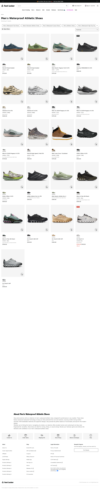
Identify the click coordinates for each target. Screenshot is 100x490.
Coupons (29, 453)
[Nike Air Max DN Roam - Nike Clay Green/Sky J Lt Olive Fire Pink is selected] (4, 235)
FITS (52, 453)
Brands (48, 10)
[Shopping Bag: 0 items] (97, 6)
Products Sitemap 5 (6, 474)
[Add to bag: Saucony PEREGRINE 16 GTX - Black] (96, 58)
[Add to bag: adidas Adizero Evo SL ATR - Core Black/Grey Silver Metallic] (46, 187)
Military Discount (30, 456)
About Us (4, 447)
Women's (38, 10)
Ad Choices (53, 465)
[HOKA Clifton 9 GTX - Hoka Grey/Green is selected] (4, 192)
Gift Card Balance (31, 450)
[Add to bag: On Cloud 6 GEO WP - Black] (46, 229)
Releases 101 (29, 468)
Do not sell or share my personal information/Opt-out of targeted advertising (58, 469)
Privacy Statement (55, 450)
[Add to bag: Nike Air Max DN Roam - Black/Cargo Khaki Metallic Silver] (96, 187)
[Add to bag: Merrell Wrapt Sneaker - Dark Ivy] (46, 58)
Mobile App (29, 459)
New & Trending (26, 10)
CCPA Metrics (54, 459)
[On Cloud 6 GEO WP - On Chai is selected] (53, 235)
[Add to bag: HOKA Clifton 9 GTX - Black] (96, 144)
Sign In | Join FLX (91, 5)
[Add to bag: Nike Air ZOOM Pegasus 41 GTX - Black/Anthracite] (71, 101)
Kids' (43, 10)
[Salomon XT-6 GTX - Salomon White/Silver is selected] (29, 107)
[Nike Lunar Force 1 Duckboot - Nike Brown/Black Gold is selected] (53, 150)
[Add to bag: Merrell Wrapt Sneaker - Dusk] (22, 58)
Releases (54, 10)
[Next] (97, 1)
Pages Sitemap (5, 459)
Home (2, 14)
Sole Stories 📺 (61, 10)
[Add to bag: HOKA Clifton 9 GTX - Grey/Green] (22, 187)
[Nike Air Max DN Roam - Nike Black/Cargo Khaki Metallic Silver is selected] (78, 192)
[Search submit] (66, 5)
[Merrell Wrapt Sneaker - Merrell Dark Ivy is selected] (29, 64)
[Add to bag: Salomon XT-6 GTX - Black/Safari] (22, 101)
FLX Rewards (70, 10)
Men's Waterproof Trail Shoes (11, 25)
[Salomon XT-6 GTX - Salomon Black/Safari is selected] (4, 107)
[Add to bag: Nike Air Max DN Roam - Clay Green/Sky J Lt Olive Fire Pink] (22, 229)
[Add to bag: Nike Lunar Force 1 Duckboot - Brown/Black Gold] (71, 144)
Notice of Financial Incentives (57, 456)
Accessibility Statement (56, 462)
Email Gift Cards (30, 447)
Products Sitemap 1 (6, 462)
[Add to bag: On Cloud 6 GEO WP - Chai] (71, 229)
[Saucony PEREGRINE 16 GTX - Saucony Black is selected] (78, 64)
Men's (32, 10)
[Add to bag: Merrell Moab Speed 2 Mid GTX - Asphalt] (46, 144)
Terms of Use (54, 447)
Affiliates (4, 453)
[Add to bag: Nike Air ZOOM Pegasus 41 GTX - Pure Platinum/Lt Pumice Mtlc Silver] (22, 144)
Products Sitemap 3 (6, 468)
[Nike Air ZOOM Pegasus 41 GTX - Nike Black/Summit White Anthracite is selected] (78, 107)
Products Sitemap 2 (6, 465)
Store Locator (30, 471)
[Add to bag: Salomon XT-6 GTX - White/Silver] (46, 101)
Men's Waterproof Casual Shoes (51, 25)
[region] (50, 1)
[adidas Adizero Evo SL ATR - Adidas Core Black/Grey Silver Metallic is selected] (29, 192)
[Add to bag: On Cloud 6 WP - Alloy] (22, 274)
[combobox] (42, 5)
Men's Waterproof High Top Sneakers (88, 25)
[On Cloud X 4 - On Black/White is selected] (78, 235)
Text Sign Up (29, 462)
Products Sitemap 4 (6, 471)
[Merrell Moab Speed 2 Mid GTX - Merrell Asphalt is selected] (29, 150)
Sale (76, 10)
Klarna (28, 465)
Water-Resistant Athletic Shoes (31, 25)
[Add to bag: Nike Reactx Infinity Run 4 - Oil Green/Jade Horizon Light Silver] (71, 187)
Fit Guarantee (30, 474)
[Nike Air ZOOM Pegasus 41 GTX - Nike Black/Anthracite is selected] (53, 107)
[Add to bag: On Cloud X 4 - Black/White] (96, 229)
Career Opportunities (7, 450)
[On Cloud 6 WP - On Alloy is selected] (4, 280)
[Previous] (3, 1)
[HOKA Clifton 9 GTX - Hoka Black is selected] (78, 150)
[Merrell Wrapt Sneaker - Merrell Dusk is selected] (4, 64)
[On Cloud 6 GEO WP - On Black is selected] (29, 235)
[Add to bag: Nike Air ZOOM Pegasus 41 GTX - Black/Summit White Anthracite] (96, 101)
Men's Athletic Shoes (69, 25)
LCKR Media (5, 456)
